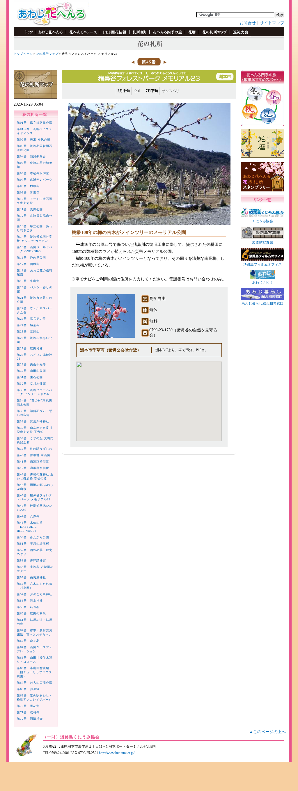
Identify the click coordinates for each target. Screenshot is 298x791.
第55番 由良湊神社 (31, 577)
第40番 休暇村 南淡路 (33, 455)
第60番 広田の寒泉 (31, 613)
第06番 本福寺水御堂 (33, 173)
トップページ (23, 53)
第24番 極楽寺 (28, 325)
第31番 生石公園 (30, 377)
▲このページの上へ (267, 732)
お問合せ (248, 23)
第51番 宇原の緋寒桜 (33, 543)
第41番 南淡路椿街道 (33, 461)
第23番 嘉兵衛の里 (31, 318)
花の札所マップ (47, 53)
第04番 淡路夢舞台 (31, 156)
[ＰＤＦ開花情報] (114, 35)
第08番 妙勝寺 (28, 186)
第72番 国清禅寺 (30, 718)
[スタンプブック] (240, 35)
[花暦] (192, 35)
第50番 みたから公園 (33, 537)
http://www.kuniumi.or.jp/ (116, 753)
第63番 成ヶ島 (28, 640)
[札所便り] (139, 35)
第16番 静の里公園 (31, 257)
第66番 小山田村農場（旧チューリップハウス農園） (34, 672)
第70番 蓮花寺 (28, 706)
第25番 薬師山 (28, 331)
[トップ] (26, 35)
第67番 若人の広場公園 (34, 682)
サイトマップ (272, 23)
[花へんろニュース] (83, 35)
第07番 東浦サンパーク (34, 179)
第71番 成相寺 (28, 712)
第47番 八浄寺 (28, 516)
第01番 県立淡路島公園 (34, 122)
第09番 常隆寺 (28, 192)
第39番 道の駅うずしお (34, 448)
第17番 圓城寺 (28, 264)
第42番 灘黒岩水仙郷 (33, 468)
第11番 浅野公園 (30, 209)
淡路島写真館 (262, 243)
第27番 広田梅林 (30, 348)
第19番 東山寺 (28, 280)
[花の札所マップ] (214, 35)
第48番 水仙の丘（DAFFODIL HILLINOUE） (30, 526)
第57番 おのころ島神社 (34, 594)
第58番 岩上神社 (30, 600)
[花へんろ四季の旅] (167, 35)
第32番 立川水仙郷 (31, 383)
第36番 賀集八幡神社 (33, 421)
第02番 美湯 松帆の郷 (33, 139)
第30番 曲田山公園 (31, 370)
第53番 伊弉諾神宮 (31, 560)
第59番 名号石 (28, 607)
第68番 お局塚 (28, 689)
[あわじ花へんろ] (50, 35)
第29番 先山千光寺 (31, 364)
